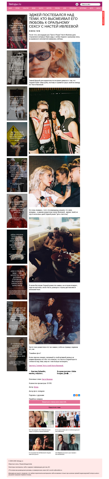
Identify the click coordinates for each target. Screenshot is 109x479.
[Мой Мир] (79, 395)
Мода (33, 8)
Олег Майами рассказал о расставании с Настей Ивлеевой (65, 453)
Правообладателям (26, 464)
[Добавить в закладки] (103, 18)
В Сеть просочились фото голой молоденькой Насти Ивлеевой (67, 430)
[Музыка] (78, 4)
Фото (91, 8)
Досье (98, 8)
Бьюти (41, 8)
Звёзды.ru (15, 4)
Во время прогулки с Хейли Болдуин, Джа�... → (66, 372)
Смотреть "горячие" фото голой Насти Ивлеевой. (46, 366)
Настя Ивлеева (47, 379)
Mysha (36, 387)
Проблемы (72, 8)
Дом (64, 8)
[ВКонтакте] (74, 395)
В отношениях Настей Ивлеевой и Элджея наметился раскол (40, 453)
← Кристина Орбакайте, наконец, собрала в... (37, 372)
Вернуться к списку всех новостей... (54, 402)
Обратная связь (14, 464)
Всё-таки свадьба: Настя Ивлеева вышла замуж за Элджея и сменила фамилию (39, 430)
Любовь (57, 8)
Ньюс (10, 8)
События (25, 8)
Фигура (49, 8)
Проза (17, 8)
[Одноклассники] (77, 395)
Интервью (83, 8)
